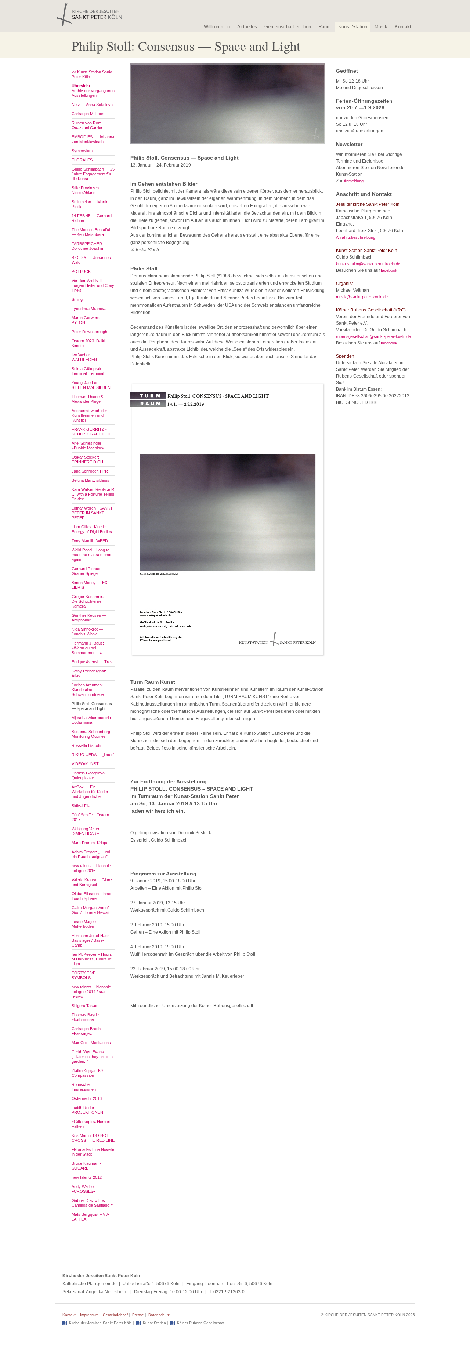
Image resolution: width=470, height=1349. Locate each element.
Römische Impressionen (84, 1086)
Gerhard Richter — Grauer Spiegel (89, 571)
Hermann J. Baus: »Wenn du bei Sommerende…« (88, 648)
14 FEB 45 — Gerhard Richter (92, 218)
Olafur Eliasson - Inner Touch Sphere (92, 896)
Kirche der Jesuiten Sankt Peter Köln (100, 1323)
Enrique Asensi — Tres (92, 662)
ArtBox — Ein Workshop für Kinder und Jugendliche (90, 792)
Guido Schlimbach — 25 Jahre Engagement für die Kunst (93, 174)
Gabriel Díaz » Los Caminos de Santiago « (92, 1202)
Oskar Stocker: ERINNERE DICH (87, 459)
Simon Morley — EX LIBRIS (89, 585)
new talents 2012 (87, 1177)
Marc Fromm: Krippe (90, 843)
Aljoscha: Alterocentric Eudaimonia (91, 720)
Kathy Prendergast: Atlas (89, 673)
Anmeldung (354, 181)
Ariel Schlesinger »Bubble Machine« (88, 445)
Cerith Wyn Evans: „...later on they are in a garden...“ (92, 1057)
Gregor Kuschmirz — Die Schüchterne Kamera (91, 601)
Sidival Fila (81, 805)
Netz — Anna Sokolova (92, 104)
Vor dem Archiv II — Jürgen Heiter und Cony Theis (93, 285)
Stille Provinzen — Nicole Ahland (88, 190)
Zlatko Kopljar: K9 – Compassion (89, 1073)
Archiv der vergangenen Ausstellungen (93, 91)
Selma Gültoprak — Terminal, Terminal (89, 371)
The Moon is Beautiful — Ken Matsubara (91, 232)
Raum (324, 26)
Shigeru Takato (85, 1005)
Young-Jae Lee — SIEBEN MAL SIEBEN (91, 385)
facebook (389, 270)
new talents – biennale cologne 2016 (91, 868)
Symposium (82, 151)
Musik (381, 26)
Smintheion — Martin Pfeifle (90, 204)
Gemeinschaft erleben (287, 26)
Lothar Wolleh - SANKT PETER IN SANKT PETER (92, 513)
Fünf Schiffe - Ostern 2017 (90, 817)
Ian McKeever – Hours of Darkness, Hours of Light (92, 959)
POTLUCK (81, 271)
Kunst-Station (352, 26)
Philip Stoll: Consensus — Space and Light (92, 706)
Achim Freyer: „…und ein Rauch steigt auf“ (91, 854)
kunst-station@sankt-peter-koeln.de (368, 264)
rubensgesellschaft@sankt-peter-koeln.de (373, 336)
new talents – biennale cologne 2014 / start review (91, 992)
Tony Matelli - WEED (90, 541)
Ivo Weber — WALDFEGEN (84, 357)
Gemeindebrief (115, 1315)
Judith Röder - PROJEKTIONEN (87, 1110)
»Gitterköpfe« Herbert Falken (91, 1124)
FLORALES (82, 160)
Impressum (89, 1315)
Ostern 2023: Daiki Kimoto (88, 343)
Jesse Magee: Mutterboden (84, 924)
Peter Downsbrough (89, 331)
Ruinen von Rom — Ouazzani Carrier (89, 125)
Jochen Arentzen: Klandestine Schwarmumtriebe (88, 690)
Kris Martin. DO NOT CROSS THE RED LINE (93, 1137)
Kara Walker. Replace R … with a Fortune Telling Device (93, 494)
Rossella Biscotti (86, 745)
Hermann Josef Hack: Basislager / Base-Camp (91, 940)
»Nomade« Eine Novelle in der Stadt (93, 1151)
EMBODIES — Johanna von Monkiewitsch (93, 139)
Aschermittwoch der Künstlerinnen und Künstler (89, 415)
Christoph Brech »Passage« (86, 1031)
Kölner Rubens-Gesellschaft (200, 1323)
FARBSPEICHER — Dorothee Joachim (89, 246)
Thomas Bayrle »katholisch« (85, 1017)
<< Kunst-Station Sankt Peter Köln (92, 74)
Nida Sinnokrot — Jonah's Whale (87, 631)
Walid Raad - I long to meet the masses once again (92, 555)
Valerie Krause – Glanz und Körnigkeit (92, 882)
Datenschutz (159, 1315)
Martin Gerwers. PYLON (86, 320)
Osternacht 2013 (87, 1098)
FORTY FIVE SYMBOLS (83, 975)
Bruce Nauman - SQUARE (86, 1165)
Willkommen (217, 26)
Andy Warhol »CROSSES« (83, 1188)
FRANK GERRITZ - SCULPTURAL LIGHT (91, 431)
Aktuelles (247, 26)
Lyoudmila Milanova (89, 308)
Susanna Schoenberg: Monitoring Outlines (91, 734)
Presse (138, 1315)
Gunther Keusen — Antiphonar (89, 617)
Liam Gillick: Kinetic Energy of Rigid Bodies (92, 529)
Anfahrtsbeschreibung (355, 237)
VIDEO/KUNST (85, 764)
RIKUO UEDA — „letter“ (93, 754)
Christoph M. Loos (88, 114)
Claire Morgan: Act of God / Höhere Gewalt (90, 910)
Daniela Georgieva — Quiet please (91, 775)
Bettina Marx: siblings (90, 480)
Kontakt (403, 26)
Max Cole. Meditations (91, 1042)
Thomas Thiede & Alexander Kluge (87, 399)
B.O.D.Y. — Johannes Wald (91, 260)
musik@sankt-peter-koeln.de (362, 297)
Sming (77, 299)
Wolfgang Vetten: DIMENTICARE (86, 831)
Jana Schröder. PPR (90, 471)
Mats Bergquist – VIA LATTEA (90, 1216)
